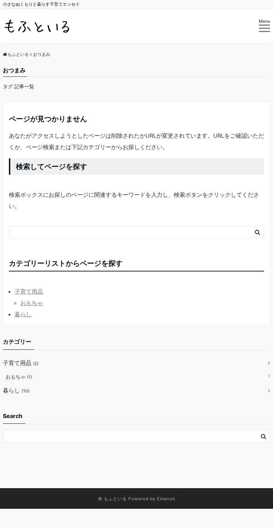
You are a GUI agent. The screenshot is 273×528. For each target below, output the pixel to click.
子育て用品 (29, 291)
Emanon (166, 498)
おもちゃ (31, 302)
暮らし (23, 314)
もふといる (115, 498)
